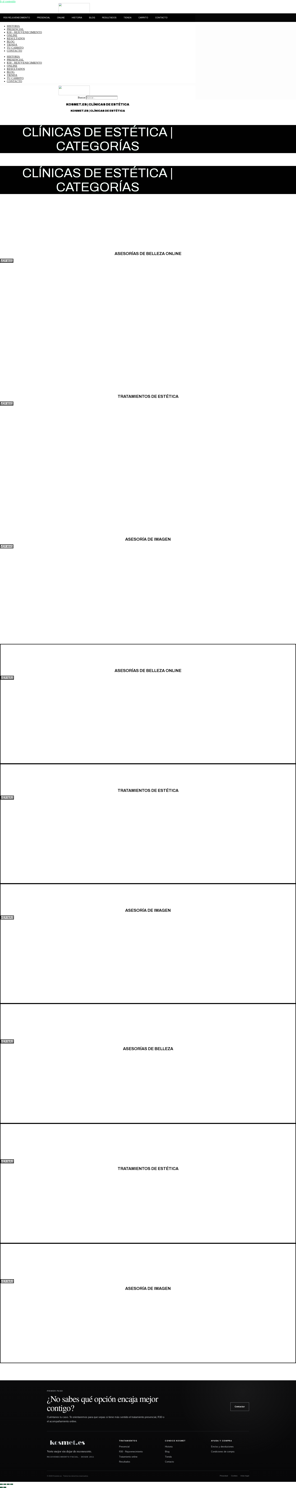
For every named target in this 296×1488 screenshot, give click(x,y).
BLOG (92, 17)
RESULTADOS (109, 17)
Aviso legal (245, 1476)
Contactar (240, 1406)
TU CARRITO (15, 47)
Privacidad (224, 1476)
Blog (167, 1451)
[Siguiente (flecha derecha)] (4, 1487)
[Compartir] (8, 1484)
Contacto (169, 1461)
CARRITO (143, 17)
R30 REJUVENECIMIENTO (16, 17)
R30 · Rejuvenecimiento (131, 1451)
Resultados (124, 1461)
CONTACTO (161, 17)
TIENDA (127, 17)
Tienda (168, 1456)
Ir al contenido (8, 1)
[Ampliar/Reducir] (1, 1484)
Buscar (81, 97)
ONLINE (61, 17)
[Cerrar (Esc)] (11, 1484)
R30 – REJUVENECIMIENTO (24, 32)
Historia (168, 1446)
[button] (6, 546)
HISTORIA (77, 17)
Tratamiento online (128, 1456)
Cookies (234, 1476)
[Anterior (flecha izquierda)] (1, 1487)
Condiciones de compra (222, 1451)
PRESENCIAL (43, 17)
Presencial (124, 1446)
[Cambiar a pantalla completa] (4, 1484)
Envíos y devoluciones (222, 1446)
